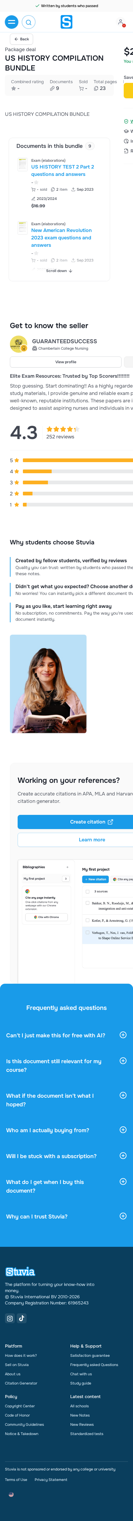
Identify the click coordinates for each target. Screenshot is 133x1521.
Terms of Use (16, 1479)
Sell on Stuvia (17, 1364)
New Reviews (82, 1424)
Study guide (80, 1383)
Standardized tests (86, 1433)
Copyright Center (20, 1406)
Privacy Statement (51, 1479)
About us (12, 1374)
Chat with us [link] (81, 1374)
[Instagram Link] (10, 1318)
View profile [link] (65, 362)
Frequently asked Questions (94, 1364)
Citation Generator (21, 1383)
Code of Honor (17, 1415)
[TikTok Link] (22, 1318)
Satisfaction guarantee (90, 1355)
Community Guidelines (24, 1424)
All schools (79, 1406)
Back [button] (24, 39)
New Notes (80, 1415)
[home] (66, 22)
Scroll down (56, 270)
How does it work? (21, 1355)
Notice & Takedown (21, 1433)
